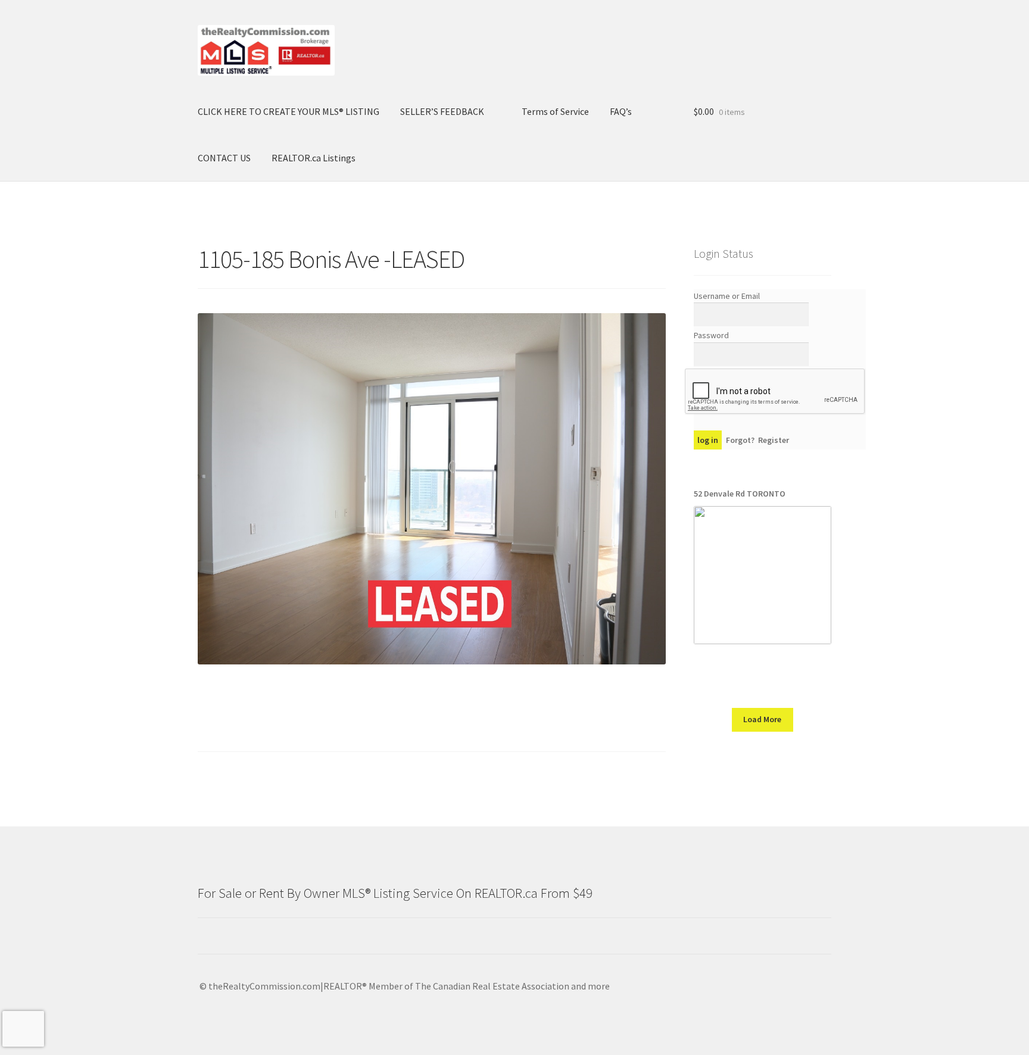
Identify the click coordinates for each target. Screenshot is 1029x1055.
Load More (762, 719)
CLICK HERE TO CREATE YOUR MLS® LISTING (288, 111)
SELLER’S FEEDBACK (442, 111)
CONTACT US (224, 158)
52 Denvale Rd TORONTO (739, 493)
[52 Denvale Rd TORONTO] (762, 575)
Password (711, 335)
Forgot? (740, 440)
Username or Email (727, 296)
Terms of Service (555, 111)
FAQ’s (621, 111)
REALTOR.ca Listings (314, 158)
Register (773, 440)
